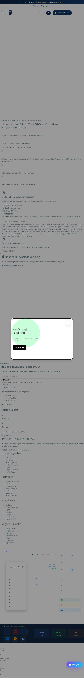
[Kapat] (68, 323)
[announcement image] (12, 320)
